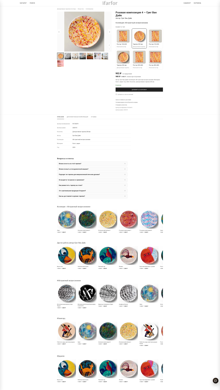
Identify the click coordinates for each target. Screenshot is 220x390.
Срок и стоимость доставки (123, 99)
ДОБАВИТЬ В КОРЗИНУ (139, 89)
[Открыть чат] (215, 380)
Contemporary (89, 9)
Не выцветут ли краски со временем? (71, 180)
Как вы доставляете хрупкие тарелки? (72, 196)
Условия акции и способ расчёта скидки (127, 102)
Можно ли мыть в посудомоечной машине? (73, 169)
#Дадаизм (60, 356)
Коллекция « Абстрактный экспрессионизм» (74, 206)
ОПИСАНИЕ (60, 116)
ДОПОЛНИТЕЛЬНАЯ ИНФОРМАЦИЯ (77, 116)
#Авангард (61, 318)
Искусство (81, 9)
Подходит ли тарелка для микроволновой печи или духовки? (79, 174)
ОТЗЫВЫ (94, 116)
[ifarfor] (110, 3)
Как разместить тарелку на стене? (70, 185)
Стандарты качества (121, 105)
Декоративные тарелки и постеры (66, 9)
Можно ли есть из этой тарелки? (70, 163)
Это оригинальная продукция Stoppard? (72, 191)
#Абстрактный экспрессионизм (69, 280)
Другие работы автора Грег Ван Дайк (71, 242)
